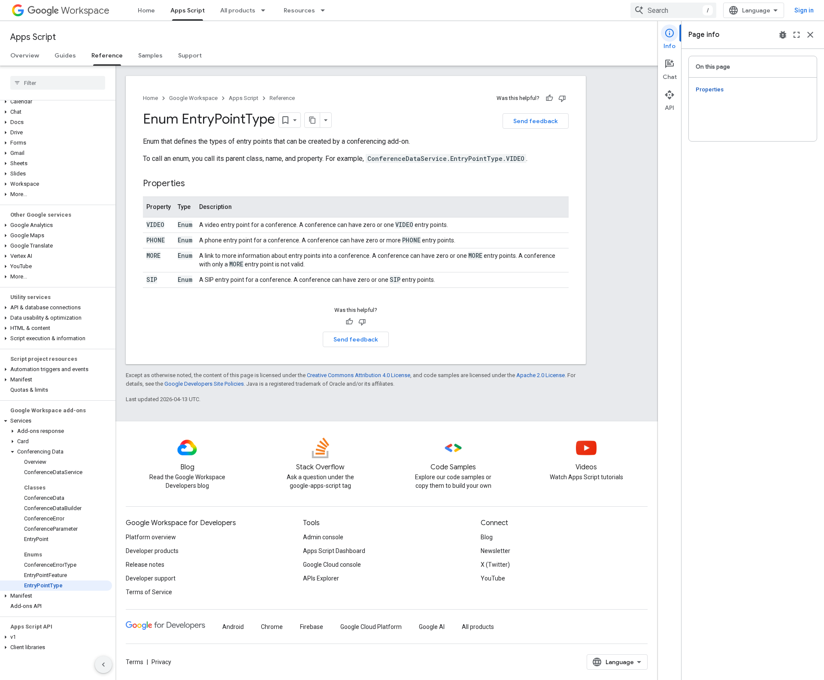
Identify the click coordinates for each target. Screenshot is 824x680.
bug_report (783, 35)
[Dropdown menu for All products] (265, 10)
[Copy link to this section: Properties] (193, 184)
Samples (150, 55)
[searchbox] (57, 83)
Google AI (432, 626)
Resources (299, 10)
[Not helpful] (562, 98)
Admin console (323, 537)
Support (190, 55)
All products (237, 10)
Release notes (145, 564)
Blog (487, 537)
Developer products (152, 550)
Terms (134, 662)
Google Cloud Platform (371, 626)
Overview (24, 55)
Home (146, 10)
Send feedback (535, 121)
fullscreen (796, 35)
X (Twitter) (495, 564)
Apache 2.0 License (540, 375)
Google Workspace (193, 98)
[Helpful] (549, 98)
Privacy (161, 662)
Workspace (85, 10)
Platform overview (151, 537)
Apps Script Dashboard (334, 550)
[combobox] (673, 10)
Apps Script (187, 10)
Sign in (804, 10)
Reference (107, 55)
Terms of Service (149, 592)
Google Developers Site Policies (204, 384)
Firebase (311, 626)
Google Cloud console (332, 564)
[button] (56, 102)
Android (233, 626)
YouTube (493, 578)
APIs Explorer (321, 578)
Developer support (151, 578)
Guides (65, 55)
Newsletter (495, 550)
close (810, 35)
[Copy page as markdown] (312, 120)
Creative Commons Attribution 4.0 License (358, 375)
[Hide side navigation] (103, 664)
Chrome (272, 626)
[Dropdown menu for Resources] (325, 10)
